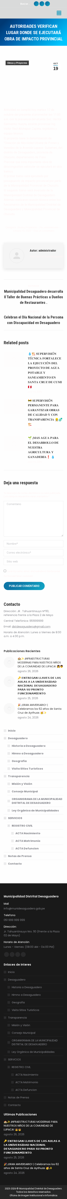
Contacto (15, 864)
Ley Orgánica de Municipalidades (35, 810)
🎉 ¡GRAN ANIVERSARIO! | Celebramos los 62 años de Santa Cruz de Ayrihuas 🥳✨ (39, 709)
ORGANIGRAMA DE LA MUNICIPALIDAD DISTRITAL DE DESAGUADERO (37, 801)
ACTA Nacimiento (27, 833)
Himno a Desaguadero (28, 753)
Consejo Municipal (25, 791)
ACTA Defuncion (27, 848)
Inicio (12, 731)
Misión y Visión (22, 784)
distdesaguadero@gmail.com (31, 626)
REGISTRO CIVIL (22, 826)
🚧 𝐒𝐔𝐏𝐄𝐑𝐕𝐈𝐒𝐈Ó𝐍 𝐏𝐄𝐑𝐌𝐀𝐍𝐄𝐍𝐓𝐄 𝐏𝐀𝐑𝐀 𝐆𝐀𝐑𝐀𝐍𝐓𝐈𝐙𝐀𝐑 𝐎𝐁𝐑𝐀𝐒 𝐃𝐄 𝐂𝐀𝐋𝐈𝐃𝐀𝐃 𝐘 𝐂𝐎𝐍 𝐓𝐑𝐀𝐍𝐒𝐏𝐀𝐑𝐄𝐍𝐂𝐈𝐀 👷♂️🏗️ (45, 412)
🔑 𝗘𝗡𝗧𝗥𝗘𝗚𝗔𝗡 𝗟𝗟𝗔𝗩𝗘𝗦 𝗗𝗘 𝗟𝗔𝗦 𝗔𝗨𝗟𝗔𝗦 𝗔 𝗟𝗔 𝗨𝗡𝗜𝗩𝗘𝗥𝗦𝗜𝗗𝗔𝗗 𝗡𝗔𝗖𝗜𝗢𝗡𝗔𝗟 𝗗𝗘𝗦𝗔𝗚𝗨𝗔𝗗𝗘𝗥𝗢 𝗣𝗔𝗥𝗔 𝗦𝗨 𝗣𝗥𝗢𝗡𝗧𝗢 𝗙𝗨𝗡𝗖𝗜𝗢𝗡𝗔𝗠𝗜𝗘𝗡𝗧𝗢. (39, 685)
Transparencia (18, 776)
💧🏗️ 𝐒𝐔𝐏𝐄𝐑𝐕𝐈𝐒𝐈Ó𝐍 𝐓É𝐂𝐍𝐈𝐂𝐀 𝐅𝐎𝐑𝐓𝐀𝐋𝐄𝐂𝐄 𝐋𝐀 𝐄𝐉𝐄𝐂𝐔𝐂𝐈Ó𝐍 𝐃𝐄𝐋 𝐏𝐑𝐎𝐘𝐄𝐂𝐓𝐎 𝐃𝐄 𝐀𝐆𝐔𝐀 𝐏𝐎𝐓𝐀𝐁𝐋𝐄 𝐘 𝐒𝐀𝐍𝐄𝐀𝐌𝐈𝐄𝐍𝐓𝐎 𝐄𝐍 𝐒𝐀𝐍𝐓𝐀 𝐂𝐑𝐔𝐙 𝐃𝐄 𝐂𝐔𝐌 (45, 370)
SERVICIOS (15, 818)
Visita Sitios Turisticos (27, 768)
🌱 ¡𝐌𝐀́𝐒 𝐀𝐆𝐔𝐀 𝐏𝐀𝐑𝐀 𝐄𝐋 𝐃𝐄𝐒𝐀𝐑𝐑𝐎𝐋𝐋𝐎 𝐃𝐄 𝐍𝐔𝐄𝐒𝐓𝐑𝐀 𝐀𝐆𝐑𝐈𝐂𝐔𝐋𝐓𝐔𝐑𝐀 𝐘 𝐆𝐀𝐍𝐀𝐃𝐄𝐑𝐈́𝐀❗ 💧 (43, 447)
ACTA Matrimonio (27, 841)
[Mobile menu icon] (59, 13)
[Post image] (14, 359)
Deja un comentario (44, 230)
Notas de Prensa (19, 856)
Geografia (19, 761)
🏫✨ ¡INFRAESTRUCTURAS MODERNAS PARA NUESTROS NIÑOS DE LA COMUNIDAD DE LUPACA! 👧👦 (40, 662)
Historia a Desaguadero (29, 746)
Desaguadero (18, 738)
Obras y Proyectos (17, 63)
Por (49, 227)
